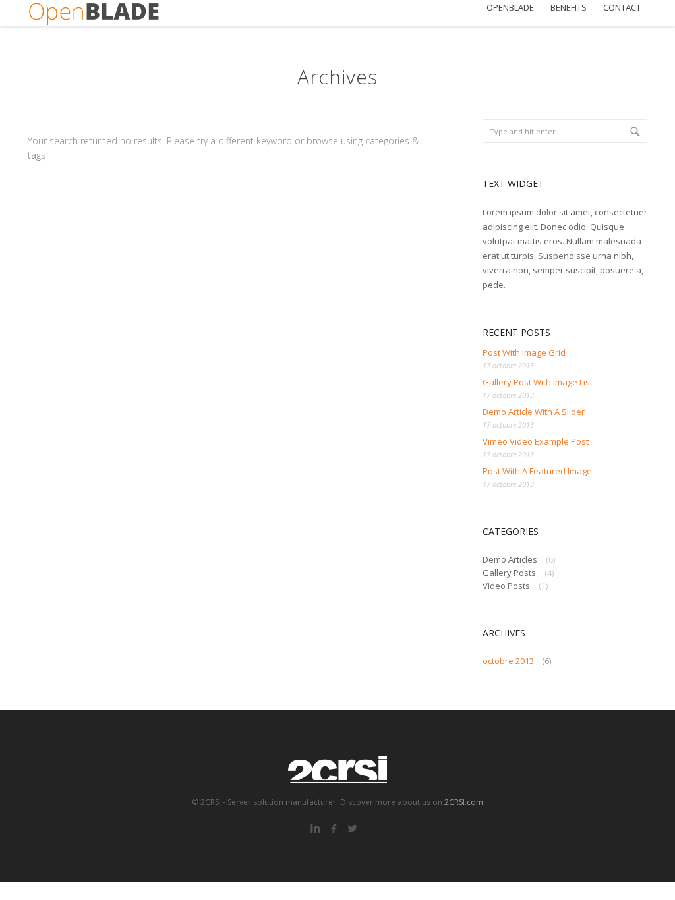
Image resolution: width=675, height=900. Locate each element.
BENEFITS (568, 7)
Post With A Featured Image (537, 471)
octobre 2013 (508, 661)
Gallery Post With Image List (538, 382)
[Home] (94, 13)
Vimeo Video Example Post (536, 441)
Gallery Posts (509, 572)
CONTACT (622, 7)
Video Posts (506, 586)
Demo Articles (510, 559)
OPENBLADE (510, 7)
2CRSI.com (463, 802)
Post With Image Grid (524, 352)
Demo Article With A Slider (534, 412)
